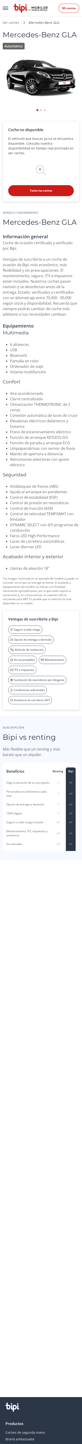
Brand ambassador (20, 1439)
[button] (37, 110)
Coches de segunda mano (25, 1432)
